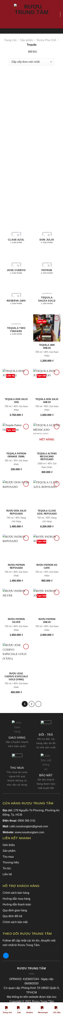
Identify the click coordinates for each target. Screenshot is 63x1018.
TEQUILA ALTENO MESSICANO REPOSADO (47, 456)
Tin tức (7, 868)
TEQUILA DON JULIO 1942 (16, 400)
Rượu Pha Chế (46, 40)
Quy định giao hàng (15, 910)
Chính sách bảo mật (15, 922)
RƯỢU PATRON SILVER (16, 620)
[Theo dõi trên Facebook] (6, 956)
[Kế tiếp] (38, 704)
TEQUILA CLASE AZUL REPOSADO (47, 512)
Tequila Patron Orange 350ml (16, 455)
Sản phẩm (26, 40)
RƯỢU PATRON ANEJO (46, 620)
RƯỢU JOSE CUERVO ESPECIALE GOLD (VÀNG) (16, 676)
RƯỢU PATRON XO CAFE (46, 566)
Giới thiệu (9, 845)
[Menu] (5, 14)
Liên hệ (7, 874)
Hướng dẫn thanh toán (17, 904)
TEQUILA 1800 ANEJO (47, 346)
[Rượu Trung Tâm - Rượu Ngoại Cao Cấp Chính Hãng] (31, 14)
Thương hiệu (11, 862)
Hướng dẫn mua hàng (16, 898)
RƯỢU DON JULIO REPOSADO (16, 512)
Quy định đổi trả (12, 916)
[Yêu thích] (56, 14)
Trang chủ (10, 40)
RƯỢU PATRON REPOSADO (16, 566)
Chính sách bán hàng (16, 892)
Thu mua (8, 856)
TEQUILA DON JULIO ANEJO (46, 400)
